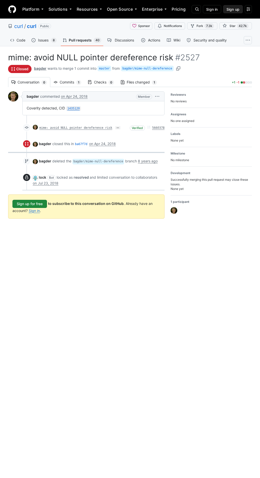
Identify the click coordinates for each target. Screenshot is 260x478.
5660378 (158, 128)
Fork (204, 26)
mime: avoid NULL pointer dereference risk (75, 128)
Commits (72, 82)
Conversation (34, 82)
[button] (157, 96)
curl (18, 26)
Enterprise (152, 9)
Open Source (120, 9)
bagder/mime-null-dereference (147, 68)
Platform (30, 9)
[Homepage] (12, 9)
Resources (87, 9)
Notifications (173, 26)
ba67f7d (81, 144)
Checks (105, 82)
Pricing (179, 9)
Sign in (34, 210)
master (104, 68)
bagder (40, 68)
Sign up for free (30, 204)
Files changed (143, 82)
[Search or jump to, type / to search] (196, 9)
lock (42, 177)
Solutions (58, 9)
